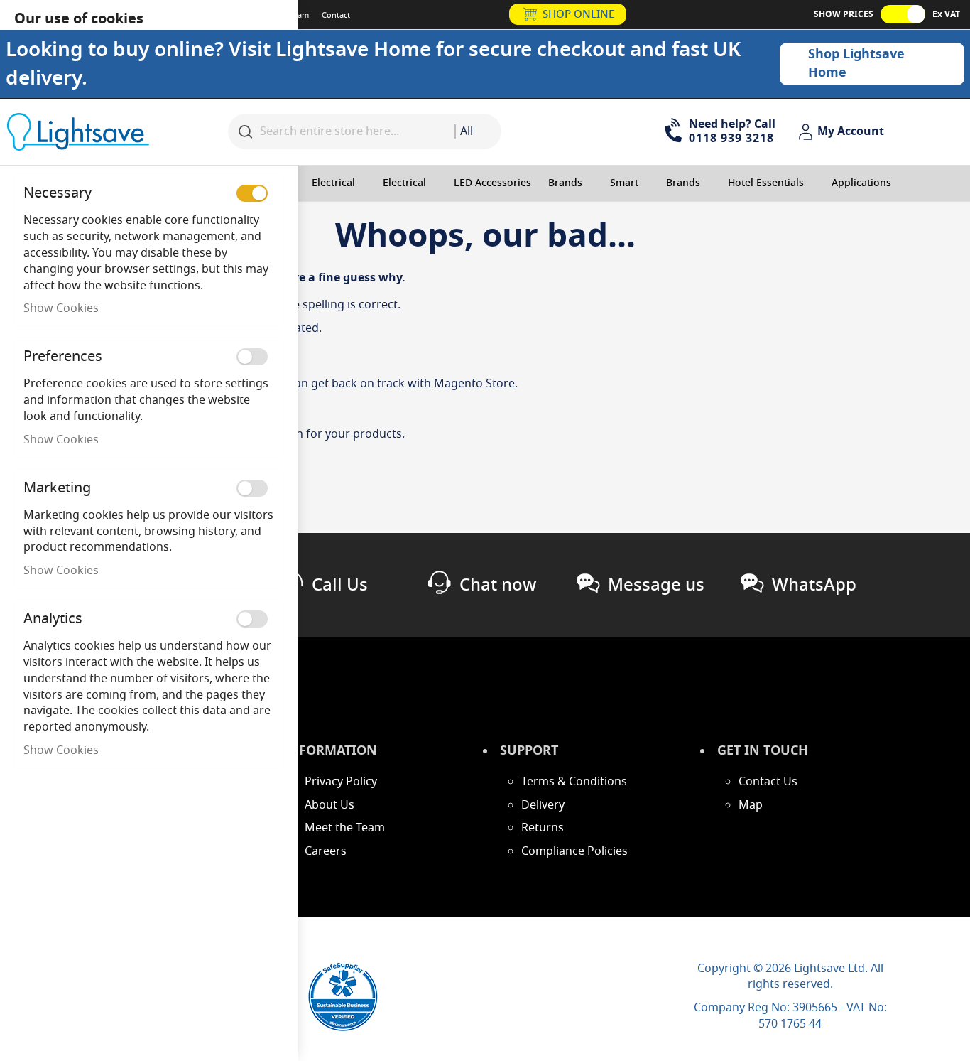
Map (751, 805)
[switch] (252, 193)
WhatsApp (814, 585)
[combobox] (477, 131)
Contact (336, 15)
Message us (656, 585)
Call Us (340, 585)
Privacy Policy (341, 781)
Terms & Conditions (574, 781)
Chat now (497, 585)
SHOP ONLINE (578, 14)
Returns (542, 827)
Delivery (543, 805)
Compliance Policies (574, 851)
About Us (329, 805)
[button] (842, 132)
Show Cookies (61, 308)
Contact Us (768, 781)
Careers (326, 851)
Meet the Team (345, 827)
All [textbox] (466, 131)
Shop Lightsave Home (856, 63)
